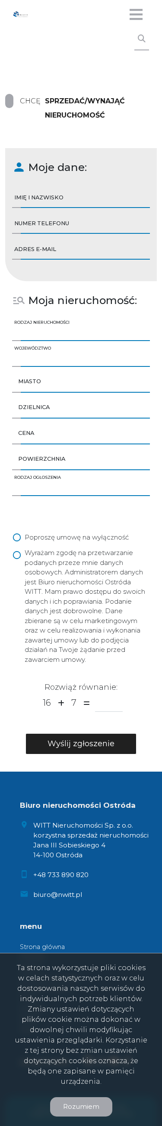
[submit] (81, 743)
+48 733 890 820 (61, 875)
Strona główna (42, 947)
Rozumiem (81, 1106)
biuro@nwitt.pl (57, 894)
